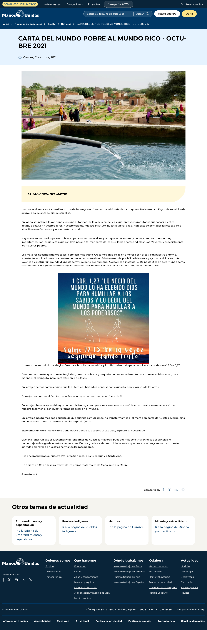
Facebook (3, 579)
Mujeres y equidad (84, 582)
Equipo (49, 566)
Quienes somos (58, 560)
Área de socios (194, 4)
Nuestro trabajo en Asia (127, 576)
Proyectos (94, 4)
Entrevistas (187, 576)
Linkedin (30, 580)
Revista (185, 592)
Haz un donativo (158, 566)
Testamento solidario (161, 582)
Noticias (66, 24)
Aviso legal (82, 621)
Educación (80, 566)
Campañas (187, 582)
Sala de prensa (189, 587)
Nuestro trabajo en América (129, 571)
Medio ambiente (83, 598)
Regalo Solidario (158, 592)
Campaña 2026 (118, 4)
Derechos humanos (85, 587)
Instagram (16, 580)
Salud (77, 571)
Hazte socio (155, 571)
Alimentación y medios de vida (92, 592)
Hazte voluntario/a (159, 576)
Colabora (156, 560)
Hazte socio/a (167, 13)
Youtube (23, 580)
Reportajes (187, 571)
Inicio (5, 24)
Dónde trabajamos (129, 560)
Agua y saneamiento (86, 576)
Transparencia (53, 576)
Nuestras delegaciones (28, 24)
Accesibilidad (42, 621)
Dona (189, 13)
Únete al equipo (51, 4)
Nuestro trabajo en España (129, 582)
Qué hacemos (85, 560)
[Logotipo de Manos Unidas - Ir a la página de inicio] (20, 16)
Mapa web (63, 621)
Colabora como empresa (163, 587)
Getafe (51, 24)
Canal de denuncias (193, 621)
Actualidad (190, 560)
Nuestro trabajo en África (128, 566)
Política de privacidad (108, 621)
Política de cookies (140, 621)
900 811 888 (11, 4)
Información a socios (15, 621)
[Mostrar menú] (202, 14)
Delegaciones (74, 4)
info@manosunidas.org (191, 609)
